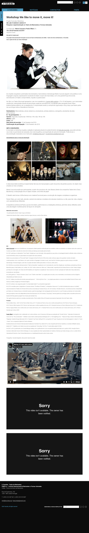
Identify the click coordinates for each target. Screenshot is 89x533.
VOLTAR (1, 16)
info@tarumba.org (38, 134)
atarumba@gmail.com (19, 500)
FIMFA (76, 10)
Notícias (34, 10)
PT (83, 2)
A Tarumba (12, 10)
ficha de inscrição (63, 130)
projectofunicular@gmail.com (55, 134)
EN (86, 2)
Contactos (55, 10)
